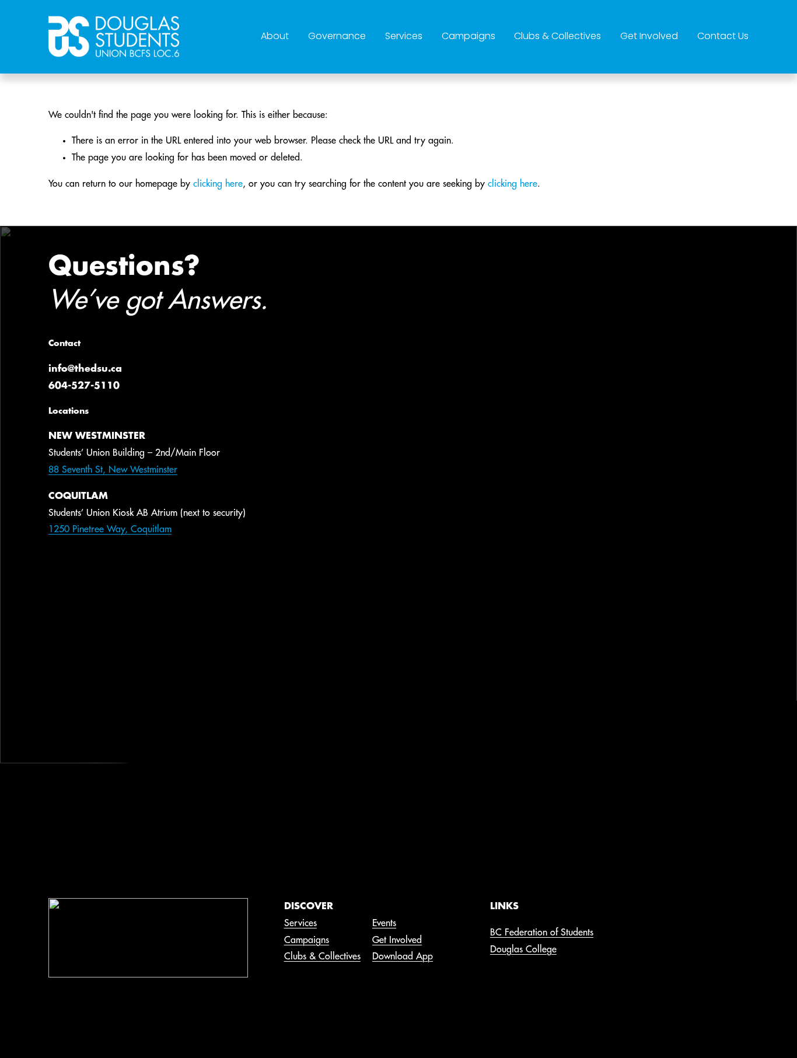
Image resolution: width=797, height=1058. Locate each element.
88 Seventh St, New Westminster (112, 469)
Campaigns (468, 36)
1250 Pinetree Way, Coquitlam (110, 529)
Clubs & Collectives (557, 36)
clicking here (218, 183)
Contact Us (723, 36)
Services (403, 36)
